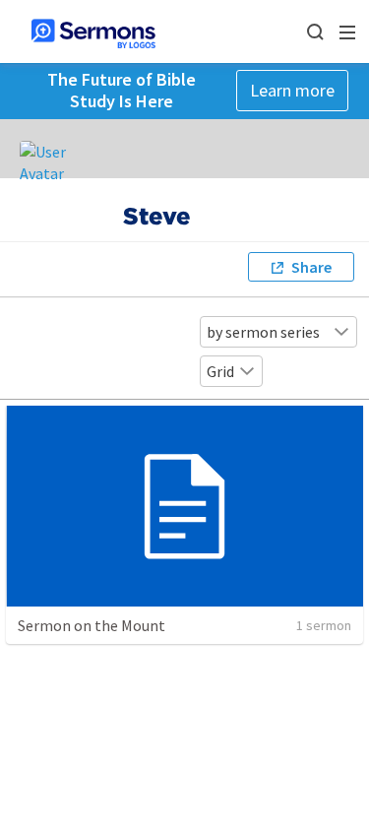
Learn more (292, 90)
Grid (220, 371)
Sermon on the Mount (91, 625)
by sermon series (263, 332)
